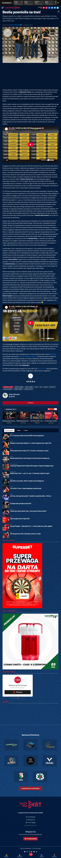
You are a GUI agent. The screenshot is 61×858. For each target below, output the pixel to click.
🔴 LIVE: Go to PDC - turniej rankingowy (37, 421)
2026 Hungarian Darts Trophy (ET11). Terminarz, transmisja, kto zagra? (29, 450)
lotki (36, 387)
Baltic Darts (22, 356)
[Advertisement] (30, 77)
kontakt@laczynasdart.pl (30, 825)
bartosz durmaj (19, 387)
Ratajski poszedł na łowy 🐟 (9, 421)
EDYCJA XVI (42, 368)
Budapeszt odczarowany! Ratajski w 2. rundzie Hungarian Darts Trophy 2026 (30, 443)
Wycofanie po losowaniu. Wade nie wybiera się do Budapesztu (27, 481)
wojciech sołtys (28, 389)
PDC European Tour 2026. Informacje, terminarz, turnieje (25, 534)
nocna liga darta (7, 389)
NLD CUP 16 (52, 387)
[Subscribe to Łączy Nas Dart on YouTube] (52, 409)
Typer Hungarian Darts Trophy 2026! (20, 518)
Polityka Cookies (36, 848)
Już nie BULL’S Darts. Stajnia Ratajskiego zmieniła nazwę (25, 488)
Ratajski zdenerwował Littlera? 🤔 (23, 421)
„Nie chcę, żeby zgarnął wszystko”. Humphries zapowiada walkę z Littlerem (30, 496)
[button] (4, 418)
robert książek (18, 389)
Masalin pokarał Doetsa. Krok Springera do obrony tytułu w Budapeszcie (29, 458)
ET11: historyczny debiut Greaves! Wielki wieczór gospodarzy (27, 435)
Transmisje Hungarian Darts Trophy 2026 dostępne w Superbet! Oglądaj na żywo (31, 466)
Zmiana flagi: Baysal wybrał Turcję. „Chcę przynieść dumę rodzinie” (28, 511)
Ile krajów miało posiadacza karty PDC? (20, 503)
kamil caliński (29, 387)
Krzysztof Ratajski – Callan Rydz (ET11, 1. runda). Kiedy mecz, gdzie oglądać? (31, 526)
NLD (41, 387)
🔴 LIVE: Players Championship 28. (51, 421)
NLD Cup (46, 387)
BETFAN (53, 354)
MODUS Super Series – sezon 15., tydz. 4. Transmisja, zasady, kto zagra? (30, 473)
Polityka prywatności (25, 848)
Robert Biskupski (14, 25)
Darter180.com (32, 356)
